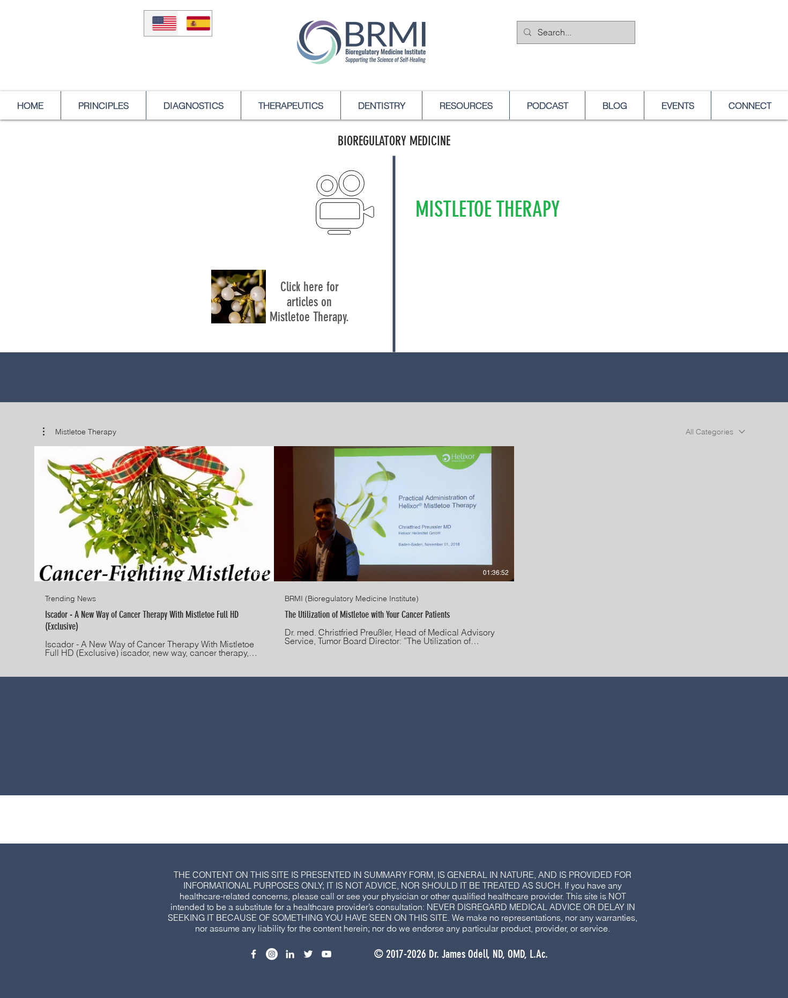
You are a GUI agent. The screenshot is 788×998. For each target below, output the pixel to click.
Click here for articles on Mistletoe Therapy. (309, 301)
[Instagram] (272, 954)
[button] (79, 431)
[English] (161, 23)
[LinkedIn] (290, 954)
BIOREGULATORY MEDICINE (394, 141)
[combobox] (715, 431)
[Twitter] (308, 954)
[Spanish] (195, 23)
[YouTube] (326, 954)
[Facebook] (253, 954)
